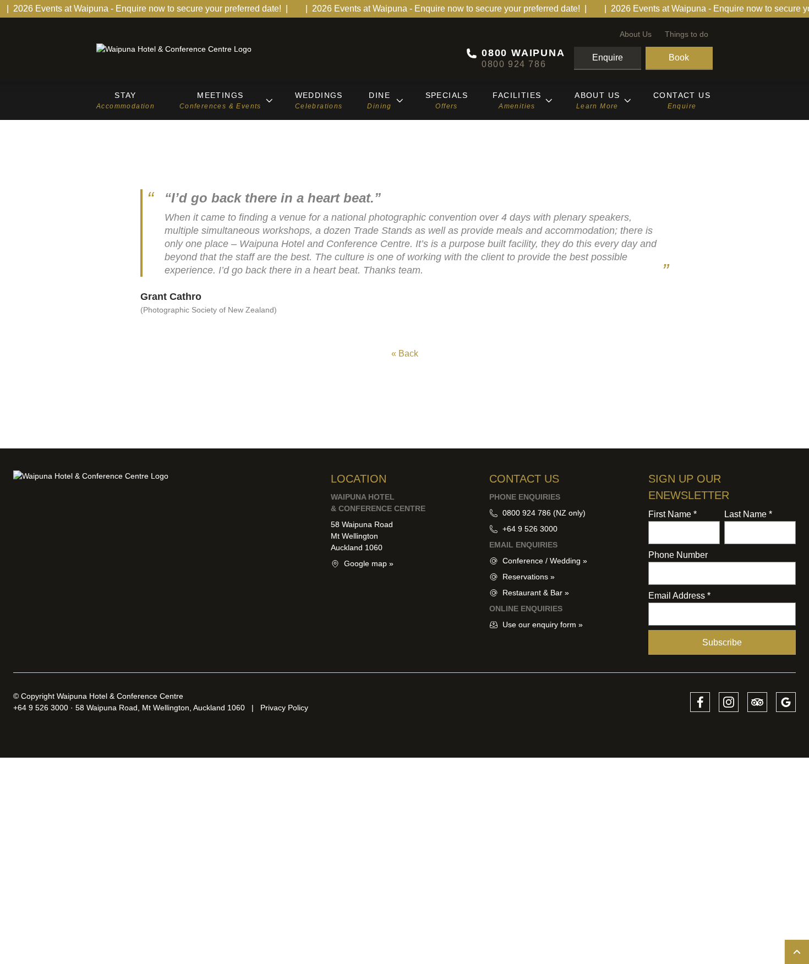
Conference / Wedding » (544, 560)
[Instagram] (729, 702)
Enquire (607, 57)
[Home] (192, 49)
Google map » (368, 563)
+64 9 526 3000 (529, 528)
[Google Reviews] (786, 702)
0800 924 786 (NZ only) (544, 512)
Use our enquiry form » (542, 624)
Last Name (748, 514)
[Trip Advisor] (757, 702)
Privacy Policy (284, 707)
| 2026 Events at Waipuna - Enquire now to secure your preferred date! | (147, 8)
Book (679, 57)
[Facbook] (700, 702)
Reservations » (528, 576)
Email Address (679, 595)
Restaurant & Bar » (535, 592)
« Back (404, 353)
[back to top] (797, 952)
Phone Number (678, 555)
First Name (672, 514)
